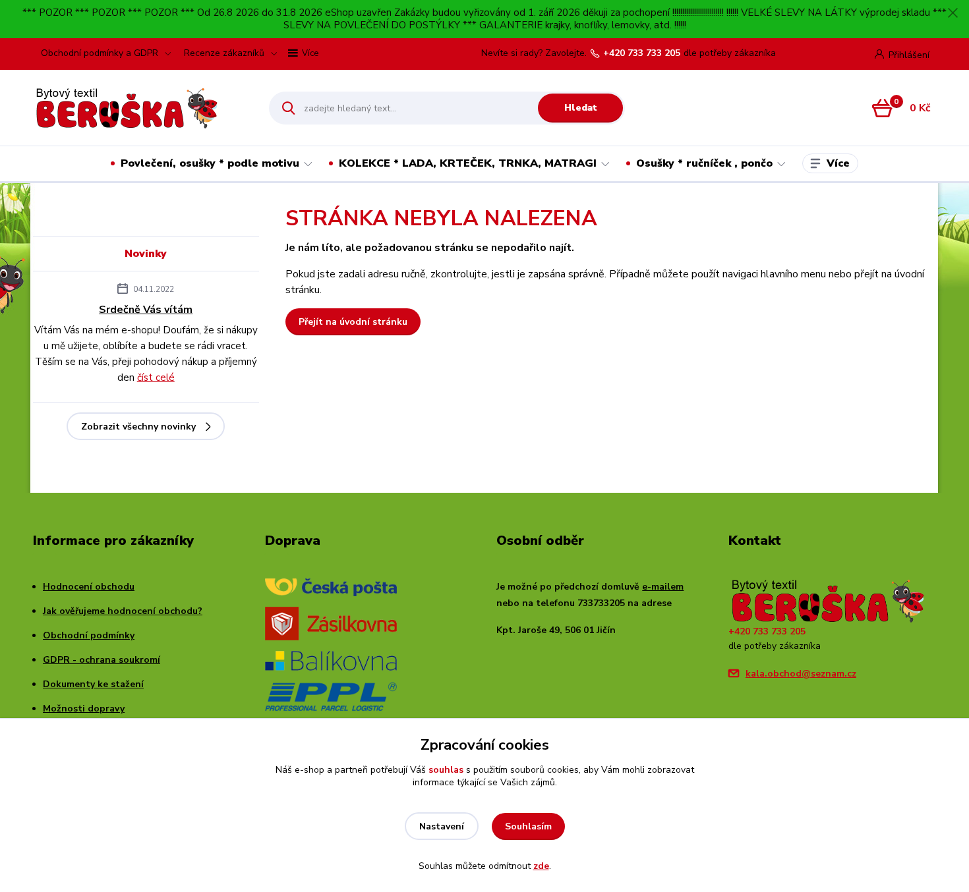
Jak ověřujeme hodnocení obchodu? (122, 611)
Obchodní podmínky (88, 635)
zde (541, 866)
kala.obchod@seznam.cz (801, 673)
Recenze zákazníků (224, 53)
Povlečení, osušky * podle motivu (210, 163)
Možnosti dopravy (84, 708)
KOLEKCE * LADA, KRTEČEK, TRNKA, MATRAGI (468, 163)
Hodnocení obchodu (88, 586)
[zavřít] (952, 13)
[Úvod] (139, 108)
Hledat (580, 107)
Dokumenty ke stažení (93, 684)
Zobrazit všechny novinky (138, 426)
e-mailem (663, 586)
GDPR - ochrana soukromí (101, 660)
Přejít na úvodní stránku (353, 322)
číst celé (156, 377)
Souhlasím (528, 826)
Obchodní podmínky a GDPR (99, 53)
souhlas (445, 770)
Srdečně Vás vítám (145, 309)
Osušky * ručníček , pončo (704, 163)
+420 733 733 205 (641, 53)
